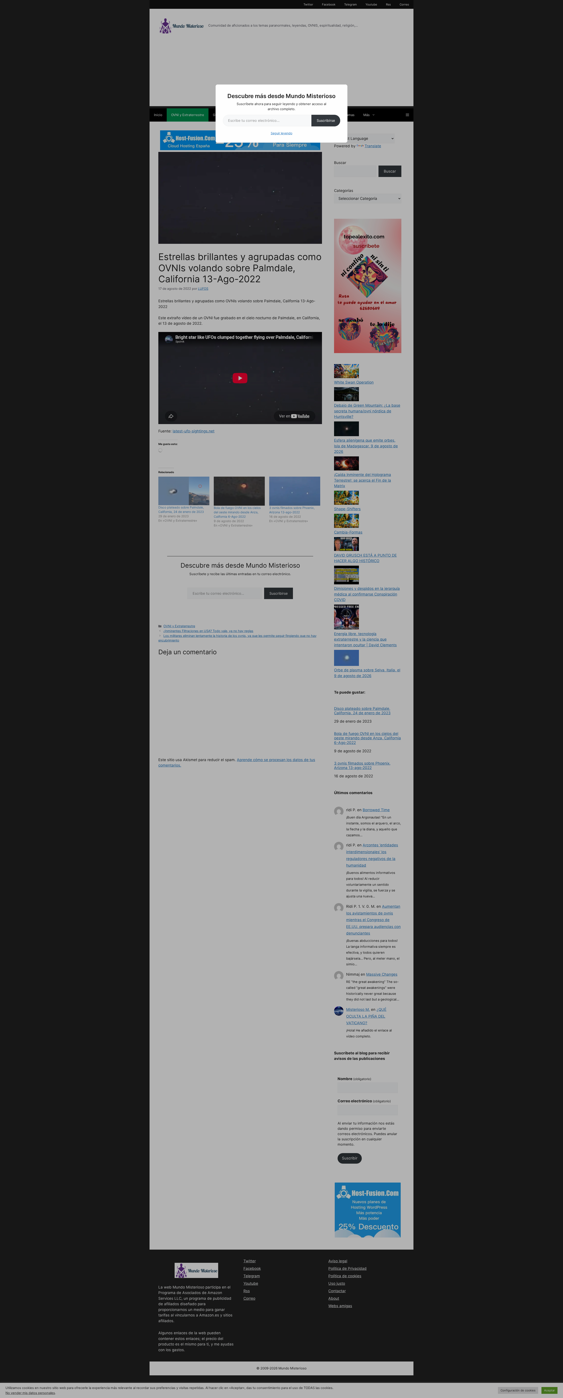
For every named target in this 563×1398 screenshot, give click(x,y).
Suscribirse (326, 120)
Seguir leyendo (281, 133)
